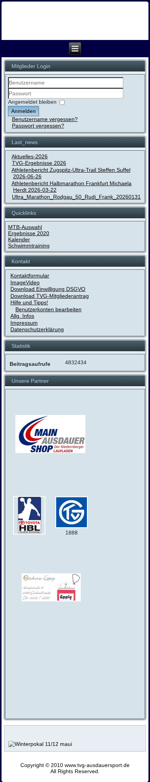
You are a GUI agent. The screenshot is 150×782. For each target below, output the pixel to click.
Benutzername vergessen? (45, 119)
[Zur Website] (29, 533)
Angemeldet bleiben (32, 102)
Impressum (24, 323)
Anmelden (23, 111)
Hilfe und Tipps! (29, 302)
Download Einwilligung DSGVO (47, 289)
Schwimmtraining (29, 245)
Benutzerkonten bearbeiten (48, 309)
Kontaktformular (29, 275)
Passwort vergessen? (38, 126)
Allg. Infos (22, 316)
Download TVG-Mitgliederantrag (49, 296)
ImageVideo (25, 282)
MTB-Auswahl (25, 227)
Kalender (19, 239)
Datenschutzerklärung (37, 329)
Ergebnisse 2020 (28, 233)
